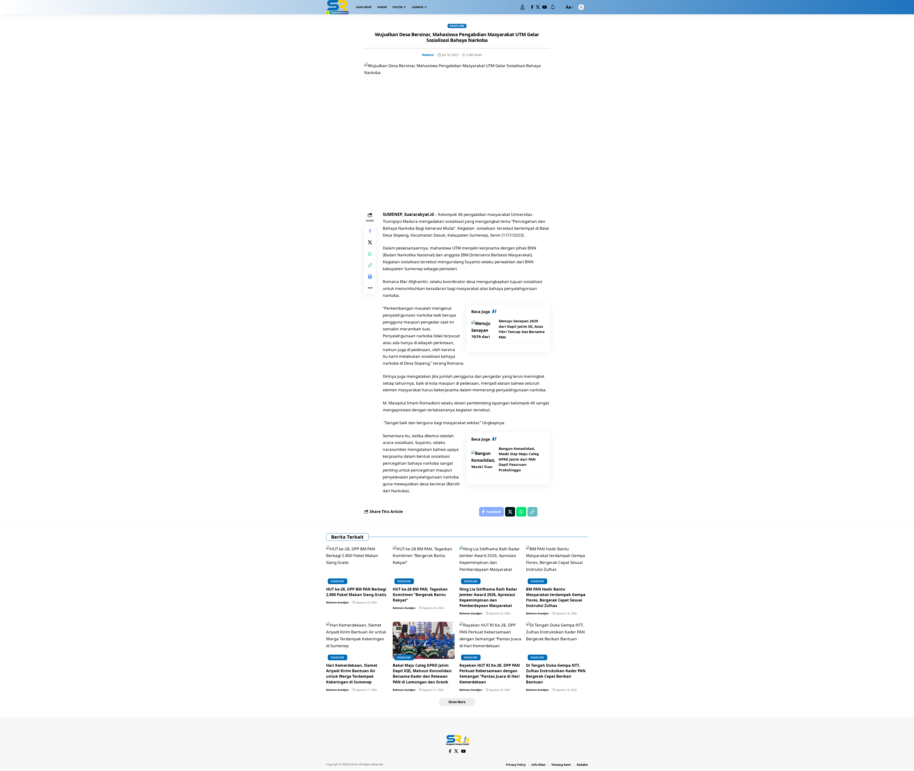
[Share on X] (370, 242)
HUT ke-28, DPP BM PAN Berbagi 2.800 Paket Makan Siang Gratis (356, 592)
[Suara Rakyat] (337, 7)
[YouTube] (544, 7)
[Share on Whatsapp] (370, 253)
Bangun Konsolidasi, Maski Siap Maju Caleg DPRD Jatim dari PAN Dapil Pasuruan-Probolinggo (519, 459)
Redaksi (428, 55)
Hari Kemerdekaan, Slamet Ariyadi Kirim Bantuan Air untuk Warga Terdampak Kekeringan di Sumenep (351, 674)
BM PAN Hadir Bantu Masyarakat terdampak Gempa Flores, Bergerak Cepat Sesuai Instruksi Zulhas (556, 597)
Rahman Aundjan (337, 602)
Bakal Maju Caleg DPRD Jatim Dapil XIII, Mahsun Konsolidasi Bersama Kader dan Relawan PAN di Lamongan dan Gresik (422, 674)
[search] (559, 7)
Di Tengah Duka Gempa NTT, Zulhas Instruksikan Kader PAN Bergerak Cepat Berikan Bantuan (556, 674)
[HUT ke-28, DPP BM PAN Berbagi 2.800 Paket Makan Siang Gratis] (357, 564)
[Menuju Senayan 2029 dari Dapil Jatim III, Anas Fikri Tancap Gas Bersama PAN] (483, 329)
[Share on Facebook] (370, 231)
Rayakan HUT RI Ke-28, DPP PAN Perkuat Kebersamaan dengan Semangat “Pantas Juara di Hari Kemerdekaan (489, 674)
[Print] (370, 276)
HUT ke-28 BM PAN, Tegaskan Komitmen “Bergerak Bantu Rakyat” (420, 595)
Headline (457, 26)
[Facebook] (532, 7)
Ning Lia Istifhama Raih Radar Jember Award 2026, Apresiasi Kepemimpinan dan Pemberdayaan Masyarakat (488, 597)
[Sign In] (522, 7)
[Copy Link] (370, 265)
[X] (538, 7)
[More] (370, 288)
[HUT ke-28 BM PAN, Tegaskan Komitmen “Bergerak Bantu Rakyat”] (424, 564)
